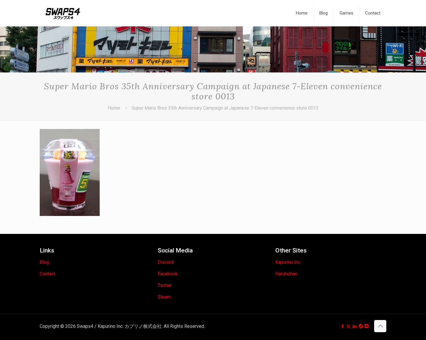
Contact (47, 274)
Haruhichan (286, 274)
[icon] (360, 326)
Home (114, 108)
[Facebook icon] (342, 326)
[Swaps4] (62, 13)
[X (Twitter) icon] (348, 326)
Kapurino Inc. (288, 262)
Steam (164, 297)
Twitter (165, 285)
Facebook (168, 274)
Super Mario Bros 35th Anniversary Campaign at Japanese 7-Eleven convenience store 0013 (225, 108)
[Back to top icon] (380, 326)
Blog (44, 262)
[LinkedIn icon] (354, 326)
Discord (166, 262)
